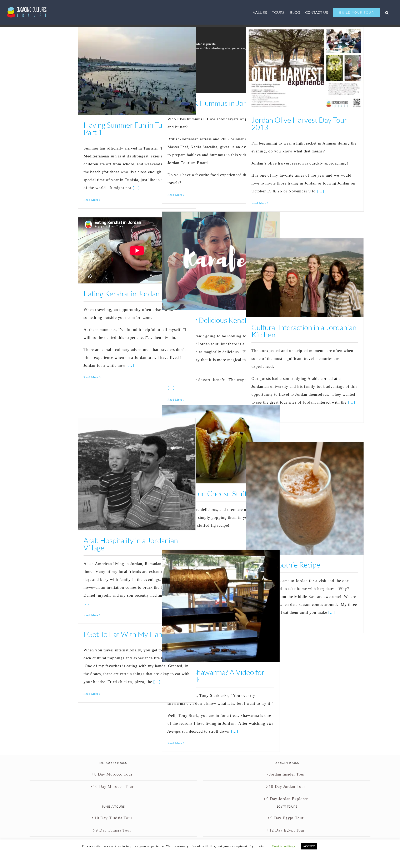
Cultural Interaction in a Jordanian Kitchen (303, 331)
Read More (91, 199)
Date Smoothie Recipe (285, 564)
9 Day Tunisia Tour (113, 830)
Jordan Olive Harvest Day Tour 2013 (299, 123)
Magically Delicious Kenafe (209, 320)
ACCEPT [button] (309, 846)
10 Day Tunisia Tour (113, 818)
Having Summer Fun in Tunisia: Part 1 (131, 128)
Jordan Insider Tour (287, 774)
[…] (136, 188)
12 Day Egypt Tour (287, 830)
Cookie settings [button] (283, 846)
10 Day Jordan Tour (287, 786)
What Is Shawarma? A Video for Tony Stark (216, 676)
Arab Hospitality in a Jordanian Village (131, 544)
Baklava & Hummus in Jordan (213, 103)
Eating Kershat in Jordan (122, 293)
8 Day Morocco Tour (113, 774)
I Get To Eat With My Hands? (128, 634)
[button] (387, 12)
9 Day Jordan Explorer (287, 799)
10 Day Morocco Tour (113, 786)
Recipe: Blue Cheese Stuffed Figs (218, 493)
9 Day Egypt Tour (287, 818)
